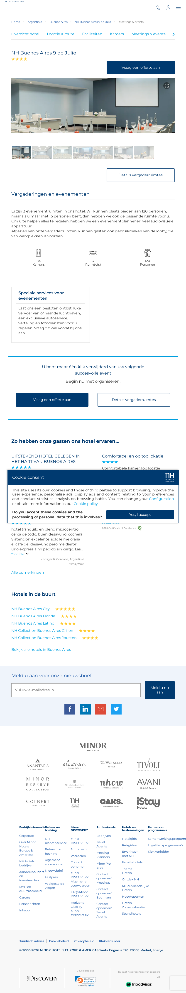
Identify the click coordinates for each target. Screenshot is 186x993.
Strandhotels (131, 913)
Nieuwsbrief (54, 870)
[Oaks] (111, 803)
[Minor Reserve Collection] (37, 784)
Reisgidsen (130, 845)
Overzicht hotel (25, 34)
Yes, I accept (140, 514)
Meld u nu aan (160, 690)
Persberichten (29, 904)
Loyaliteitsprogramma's (165, 845)
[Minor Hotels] (93, 748)
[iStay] (148, 803)
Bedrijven (103, 835)
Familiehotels (132, 862)
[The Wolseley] (111, 764)
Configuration (161, 499)
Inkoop (24, 910)
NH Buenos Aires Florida (33, 616)
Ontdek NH (130, 879)
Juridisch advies (31, 941)
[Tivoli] (148, 765)
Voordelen (78, 856)
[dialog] (93, 496)
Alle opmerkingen (27, 572)
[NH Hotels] (74, 803)
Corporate (26, 835)
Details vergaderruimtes (141, 175)
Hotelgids (129, 838)
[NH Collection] (74, 784)
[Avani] (148, 784)
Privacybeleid (83, 941)
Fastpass (51, 877)
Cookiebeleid (59, 941)
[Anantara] (37, 764)
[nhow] (111, 784)
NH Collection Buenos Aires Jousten (44, 638)
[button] (85, 981)
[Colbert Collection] (37, 803)
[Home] (15, 7)
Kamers (117, 34)
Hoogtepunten (133, 896)
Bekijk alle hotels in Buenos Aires (41, 649)
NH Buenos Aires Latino (32, 623)
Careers (24, 897)
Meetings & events (149, 34)
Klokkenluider (158, 851)
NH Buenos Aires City (30, 609)
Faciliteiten (92, 34)
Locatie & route (60, 34)
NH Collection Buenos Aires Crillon (42, 630)
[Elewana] (74, 765)
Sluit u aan (79, 849)
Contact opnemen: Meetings (104, 878)
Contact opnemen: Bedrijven (104, 893)
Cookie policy (86, 504)
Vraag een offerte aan (141, 67)
